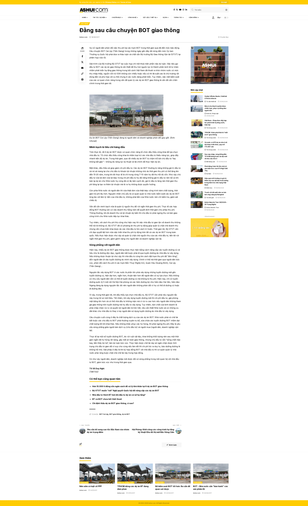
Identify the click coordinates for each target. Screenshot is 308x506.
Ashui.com (83, 37)
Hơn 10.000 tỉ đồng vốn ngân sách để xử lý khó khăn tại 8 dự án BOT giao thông (130, 386)
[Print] (82, 79)
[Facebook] (174, 9)
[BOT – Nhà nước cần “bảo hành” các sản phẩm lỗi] (211, 473)
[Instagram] (183, 9)
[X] (177, 9)
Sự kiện (208, 174)
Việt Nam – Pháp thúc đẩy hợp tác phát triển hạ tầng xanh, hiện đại (216, 123)
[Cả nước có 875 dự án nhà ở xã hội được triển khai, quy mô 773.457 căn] (197, 144)
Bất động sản (210, 161)
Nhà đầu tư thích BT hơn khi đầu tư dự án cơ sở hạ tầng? (118, 395)
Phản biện (84, 482)
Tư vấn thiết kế (211, 101)
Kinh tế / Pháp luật (212, 113)
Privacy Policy (111, 2)
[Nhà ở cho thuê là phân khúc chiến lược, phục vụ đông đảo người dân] (197, 108)
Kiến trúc (209, 188)
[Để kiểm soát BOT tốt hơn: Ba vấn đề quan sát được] (173, 473)
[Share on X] (82, 62)
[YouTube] (180, 9)
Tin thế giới (210, 197)
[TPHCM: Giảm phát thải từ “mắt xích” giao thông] (197, 134)
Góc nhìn (84, 23)
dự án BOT (126, 414)
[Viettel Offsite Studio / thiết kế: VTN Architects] (197, 98)
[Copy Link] (82, 73)
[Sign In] (213, 17)
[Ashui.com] (93, 9)
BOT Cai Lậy (103, 414)
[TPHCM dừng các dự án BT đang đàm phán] (135, 473)
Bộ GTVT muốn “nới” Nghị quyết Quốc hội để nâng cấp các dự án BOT (125, 390)
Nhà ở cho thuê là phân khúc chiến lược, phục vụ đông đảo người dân (215, 108)
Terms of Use (125, 2)
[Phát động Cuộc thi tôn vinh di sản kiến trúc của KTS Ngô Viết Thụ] (197, 168)
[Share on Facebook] (82, 56)
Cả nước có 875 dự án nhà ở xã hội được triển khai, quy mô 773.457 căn (216, 144)
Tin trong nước (211, 128)
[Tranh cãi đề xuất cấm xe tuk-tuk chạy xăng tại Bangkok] (197, 194)
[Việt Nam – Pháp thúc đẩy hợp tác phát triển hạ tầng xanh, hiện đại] (197, 122)
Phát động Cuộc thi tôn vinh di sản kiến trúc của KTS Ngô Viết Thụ (216, 168)
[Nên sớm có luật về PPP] (97, 473)
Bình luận (173, 445)
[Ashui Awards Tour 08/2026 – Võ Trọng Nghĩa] (197, 204)
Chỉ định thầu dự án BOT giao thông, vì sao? (113, 403)
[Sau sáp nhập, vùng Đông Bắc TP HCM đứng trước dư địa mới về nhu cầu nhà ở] (197, 156)
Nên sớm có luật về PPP (90, 486)
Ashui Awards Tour (212, 207)
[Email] (82, 68)
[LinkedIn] (186, 9)
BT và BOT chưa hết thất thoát (107, 399)
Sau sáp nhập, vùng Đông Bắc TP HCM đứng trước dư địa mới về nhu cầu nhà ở (216, 156)
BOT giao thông (115, 414)
